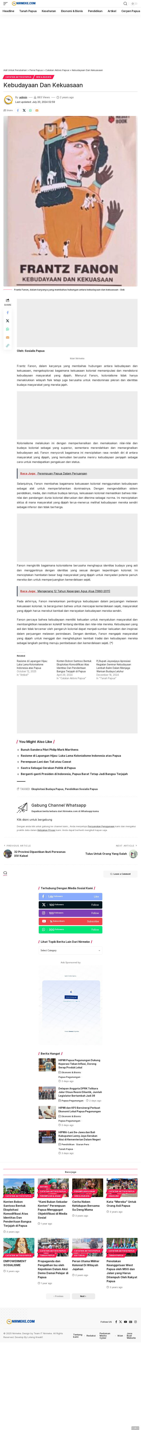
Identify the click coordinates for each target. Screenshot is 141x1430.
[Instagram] (70, 913)
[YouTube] (125, 1322)
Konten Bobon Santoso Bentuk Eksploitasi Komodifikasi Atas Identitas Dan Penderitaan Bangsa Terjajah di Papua (17, 1213)
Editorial (79, 1255)
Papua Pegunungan (69, 1077)
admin (23, 97)
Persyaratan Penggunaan (101, 826)
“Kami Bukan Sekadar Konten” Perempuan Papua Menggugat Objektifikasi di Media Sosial (53, 1209)
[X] (70, 905)
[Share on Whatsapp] (30, 110)
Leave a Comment (122, 874)
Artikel (44, 1187)
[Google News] (130, 1322)
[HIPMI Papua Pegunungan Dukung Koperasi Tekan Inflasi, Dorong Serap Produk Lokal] (47, 1064)
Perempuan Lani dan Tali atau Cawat (46, 761)
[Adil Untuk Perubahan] (23, 3)
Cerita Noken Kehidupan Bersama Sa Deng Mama (86, 1205)
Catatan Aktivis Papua (18, 77)
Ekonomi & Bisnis (71, 1072)
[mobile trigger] (6, 3)
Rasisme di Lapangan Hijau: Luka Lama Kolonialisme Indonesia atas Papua (32, 664)
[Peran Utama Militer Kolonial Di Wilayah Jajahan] (87, 1247)
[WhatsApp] (70, 929)
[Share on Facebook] (18, 110)
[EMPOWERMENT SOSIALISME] (18, 1247)
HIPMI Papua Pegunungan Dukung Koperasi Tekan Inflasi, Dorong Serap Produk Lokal (79, 1064)
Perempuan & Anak (50, 1196)
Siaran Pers (82, 1144)
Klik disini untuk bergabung (34, 819)
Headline (114, 1196)
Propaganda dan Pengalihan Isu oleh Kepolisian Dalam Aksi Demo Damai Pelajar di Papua (53, 1269)
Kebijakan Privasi (46, 830)
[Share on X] (24, 110)
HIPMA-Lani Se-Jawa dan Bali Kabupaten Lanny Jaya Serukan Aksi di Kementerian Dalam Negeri (79, 1136)
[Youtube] (70, 921)
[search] (125, 4)
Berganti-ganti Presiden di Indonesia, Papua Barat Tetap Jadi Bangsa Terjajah (74, 774)
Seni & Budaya (43, 77)
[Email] (37, 110)
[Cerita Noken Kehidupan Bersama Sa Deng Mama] (87, 1187)
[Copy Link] (7, 345)
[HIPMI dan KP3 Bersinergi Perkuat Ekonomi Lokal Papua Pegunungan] (47, 1112)
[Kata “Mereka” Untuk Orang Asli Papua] (122, 1187)
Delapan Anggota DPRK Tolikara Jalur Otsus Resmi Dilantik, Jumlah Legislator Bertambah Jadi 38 (80, 1092)
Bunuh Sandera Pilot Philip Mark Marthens (49, 749)
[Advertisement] (70, 40)
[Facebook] (70, 896)
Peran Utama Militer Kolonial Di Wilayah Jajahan (85, 1265)
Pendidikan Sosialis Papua (81, 789)
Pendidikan (68, 1144)
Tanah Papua (65, 1149)
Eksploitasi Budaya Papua (47, 789)
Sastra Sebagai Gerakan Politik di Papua (48, 768)
